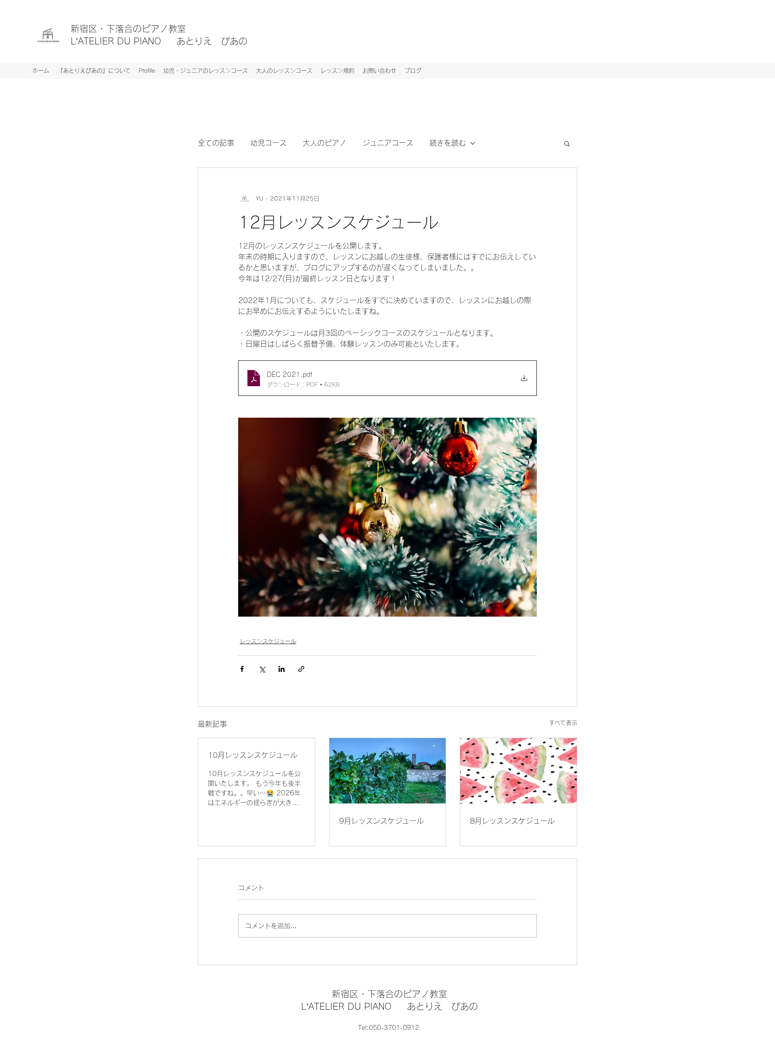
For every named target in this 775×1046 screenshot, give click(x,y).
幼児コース (268, 142)
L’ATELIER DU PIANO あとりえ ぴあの (159, 41)
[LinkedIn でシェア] (281, 669)
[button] (567, 143)
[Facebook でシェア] (242, 669)
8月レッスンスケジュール (512, 820)
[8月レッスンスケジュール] (518, 770)
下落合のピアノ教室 (150, 28)
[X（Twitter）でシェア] (262, 669)
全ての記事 (216, 142)
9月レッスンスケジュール (381, 820)
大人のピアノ (324, 142)
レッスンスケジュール (268, 641)
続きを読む (447, 142)
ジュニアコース (387, 142)
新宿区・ (88, 28)
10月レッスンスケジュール (252, 755)
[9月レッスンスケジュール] (387, 770)
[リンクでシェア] (301, 669)
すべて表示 (563, 723)
